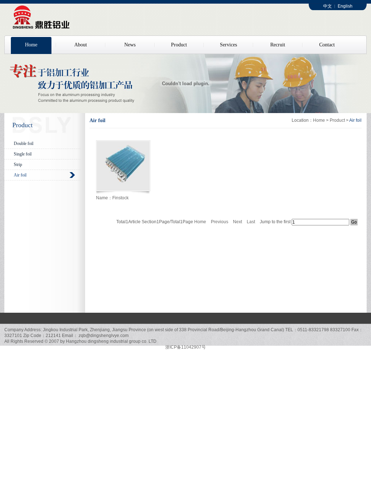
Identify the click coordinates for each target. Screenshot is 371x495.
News (130, 44)
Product (179, 44)
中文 (327, 6)
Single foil (23, 154)
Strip (18, 164)
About (80, 44)
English (345, 6)
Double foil (23, 143)
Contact (327, 44)
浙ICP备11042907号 (185, 347)
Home (31, 44)
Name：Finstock (112, 197)
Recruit (277, 44)
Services (228, 44)
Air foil (20, 175)
